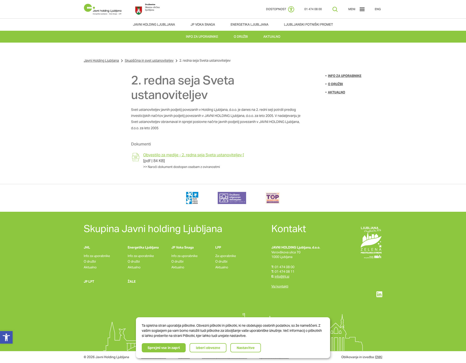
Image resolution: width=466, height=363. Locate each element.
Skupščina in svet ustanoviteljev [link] (149, 60)
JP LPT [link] (89, 282)
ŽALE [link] (132, 282)
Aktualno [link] (336, 92)
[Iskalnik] (335, 9)
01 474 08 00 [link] (313, 9)
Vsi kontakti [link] (279, 286)
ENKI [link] (378, 357)
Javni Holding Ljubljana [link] (101, 60)
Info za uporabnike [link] (344, 76)
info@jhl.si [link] (282, 276)
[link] (103, 9)
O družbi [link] (335, 84)
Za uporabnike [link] (225, 256)
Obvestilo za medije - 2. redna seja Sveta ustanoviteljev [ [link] (193, 155)
